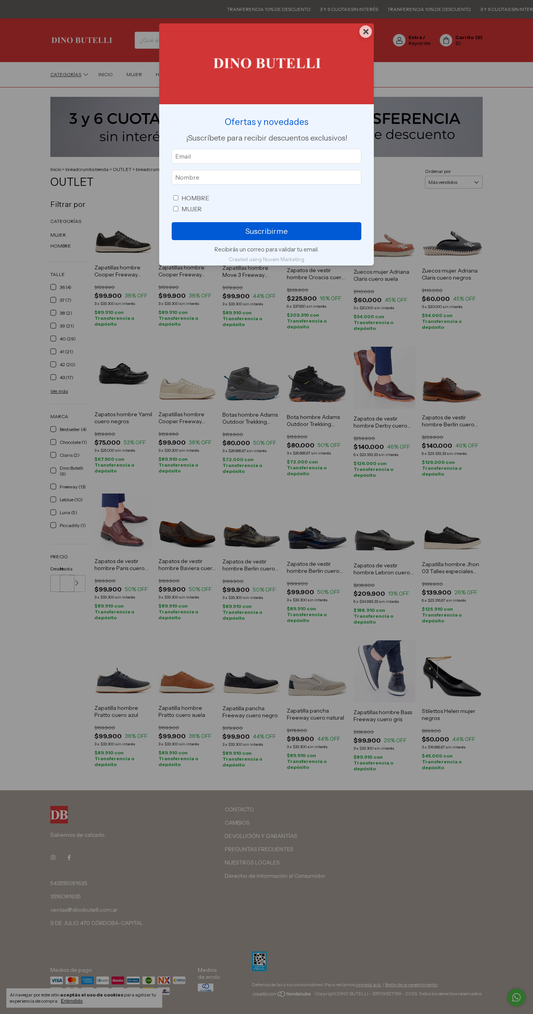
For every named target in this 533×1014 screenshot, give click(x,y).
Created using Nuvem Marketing (266, 259)
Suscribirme (266, 231)
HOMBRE (195, 198)
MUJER (191, 209)
